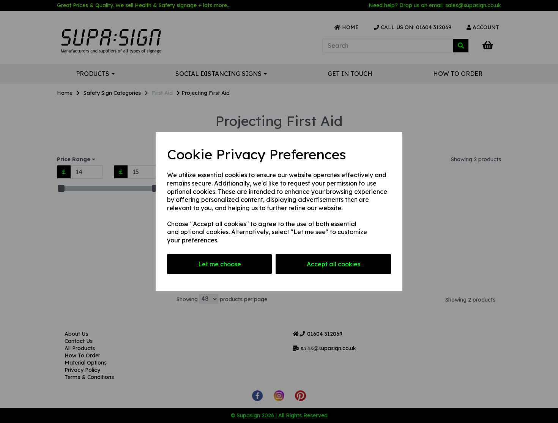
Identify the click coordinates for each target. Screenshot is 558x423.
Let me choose (219, 264)
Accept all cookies (333, 264)
